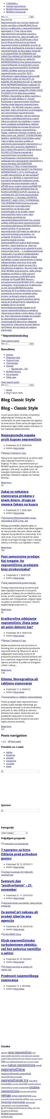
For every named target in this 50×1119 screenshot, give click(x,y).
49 (9, 741)
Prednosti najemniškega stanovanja (21, 76)
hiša (3, 1061)
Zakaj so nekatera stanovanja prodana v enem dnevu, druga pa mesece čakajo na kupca (19, 497)
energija (34, 1059)
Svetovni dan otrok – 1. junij (14, 251)
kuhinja (31, 1062)
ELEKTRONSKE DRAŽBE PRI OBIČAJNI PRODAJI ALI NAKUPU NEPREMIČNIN (21, 59)
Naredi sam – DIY (19, 368)
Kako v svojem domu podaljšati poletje (20, 123)
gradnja (39, 1059)
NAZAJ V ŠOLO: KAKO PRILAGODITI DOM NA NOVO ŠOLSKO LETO (21, 149)
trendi (14, 1105)
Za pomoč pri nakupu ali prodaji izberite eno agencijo (19, 916)
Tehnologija (12, 363)
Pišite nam (11, 377)
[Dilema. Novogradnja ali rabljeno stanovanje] (21, 697)
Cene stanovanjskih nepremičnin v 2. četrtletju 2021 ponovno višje (21, 145)
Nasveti (9, 366)
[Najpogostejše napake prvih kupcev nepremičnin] (13, 453)
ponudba (15, 1084)
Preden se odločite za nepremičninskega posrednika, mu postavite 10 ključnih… (20, 234)
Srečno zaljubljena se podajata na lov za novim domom (20, 304)
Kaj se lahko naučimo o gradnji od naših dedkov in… (21, 97)
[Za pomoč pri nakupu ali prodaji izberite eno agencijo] (22, 905)
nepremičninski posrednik (16, 1073)
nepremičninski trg (14, 1080)
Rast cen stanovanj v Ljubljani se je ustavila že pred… (22, 247)
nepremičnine (13, 1069)
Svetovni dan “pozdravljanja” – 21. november (16, 885)
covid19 (4, 1059)
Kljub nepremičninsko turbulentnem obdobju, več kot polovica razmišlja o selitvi (20, 115)
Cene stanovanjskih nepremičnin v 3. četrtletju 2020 (19, 196)
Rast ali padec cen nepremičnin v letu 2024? (19, 38)
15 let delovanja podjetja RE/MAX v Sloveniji (18, 94)
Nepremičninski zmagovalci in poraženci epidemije (22, 252)
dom (23, 1059)
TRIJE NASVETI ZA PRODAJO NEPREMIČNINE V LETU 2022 (21, 171)
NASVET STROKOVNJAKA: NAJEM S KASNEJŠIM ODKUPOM (21, 137)
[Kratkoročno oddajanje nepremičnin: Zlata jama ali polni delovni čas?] (13, 640)
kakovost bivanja (16, 1062)
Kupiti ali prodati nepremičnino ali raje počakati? (20, 173)
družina (28, 1059)
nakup (4, 1065)
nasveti (39, 1065)
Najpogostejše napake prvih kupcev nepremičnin (18, 309)
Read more (6, 482)
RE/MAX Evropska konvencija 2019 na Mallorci (17, 289)
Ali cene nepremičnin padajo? (20, 89)
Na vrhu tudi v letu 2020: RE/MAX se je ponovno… (22, 269)
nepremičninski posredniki (11, 1077)
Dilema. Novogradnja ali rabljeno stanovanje (19, 681)
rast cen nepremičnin (28, 1091)
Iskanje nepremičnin (16, 6)
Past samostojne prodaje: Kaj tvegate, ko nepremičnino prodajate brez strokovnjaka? (21, 319)
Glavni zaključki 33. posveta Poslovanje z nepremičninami (21, 86)
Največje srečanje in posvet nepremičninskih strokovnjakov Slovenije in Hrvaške (21, 51)
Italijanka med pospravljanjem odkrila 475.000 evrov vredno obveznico (19, 185)
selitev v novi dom (36, 1099)
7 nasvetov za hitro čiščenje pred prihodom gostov (19, 854)
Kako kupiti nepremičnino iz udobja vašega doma (20, 256)
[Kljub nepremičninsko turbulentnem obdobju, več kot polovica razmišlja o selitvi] (11, 934)
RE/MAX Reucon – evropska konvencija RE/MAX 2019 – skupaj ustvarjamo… (22, 282)
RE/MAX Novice (13, 371)
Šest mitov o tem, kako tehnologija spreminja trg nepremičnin (17, 217)
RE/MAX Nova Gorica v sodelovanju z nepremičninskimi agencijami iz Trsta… (20, 28)
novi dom (33, 1080)
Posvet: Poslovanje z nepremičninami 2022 (18, 100)
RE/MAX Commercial (16, 12)
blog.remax (18, 448)
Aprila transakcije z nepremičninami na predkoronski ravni (17, 155)
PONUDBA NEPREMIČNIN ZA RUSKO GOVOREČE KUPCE (19, 190)
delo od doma (12, 1059)
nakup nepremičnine (21, 1065)
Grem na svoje (19, 121)
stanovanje (18, 1102)
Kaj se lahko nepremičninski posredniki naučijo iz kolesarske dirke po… (18, 34)
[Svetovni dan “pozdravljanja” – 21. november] (22, 874)
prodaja (15, 1088)
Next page (16, 741)
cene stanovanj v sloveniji (30, 1056)
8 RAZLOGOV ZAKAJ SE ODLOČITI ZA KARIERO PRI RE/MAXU (20, 79)
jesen (7, 1062)
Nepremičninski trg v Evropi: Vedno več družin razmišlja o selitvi (20, 24)
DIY (19, 1058)
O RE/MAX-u (12, 3)
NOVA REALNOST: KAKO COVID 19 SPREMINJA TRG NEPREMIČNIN (20, 200)
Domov (9, 354)
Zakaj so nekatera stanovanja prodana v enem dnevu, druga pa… (21, 313)
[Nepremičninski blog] (14, 335)
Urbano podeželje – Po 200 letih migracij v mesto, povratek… (20, 107)
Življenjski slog (13, 357)
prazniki (31, 1084)
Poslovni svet (12, 360)
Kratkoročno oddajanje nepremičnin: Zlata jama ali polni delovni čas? (20, 324)
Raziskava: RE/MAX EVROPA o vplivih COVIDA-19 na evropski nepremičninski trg (21, 228)
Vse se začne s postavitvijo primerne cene (21, 292)
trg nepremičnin (22, 1105)
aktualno (4, 1053)
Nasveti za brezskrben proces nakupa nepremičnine (20, 66)
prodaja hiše (24, 1087)
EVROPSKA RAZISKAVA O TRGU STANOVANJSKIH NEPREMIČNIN (19, 166)
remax (6, 1095)
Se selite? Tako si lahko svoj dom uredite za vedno (21, 141)
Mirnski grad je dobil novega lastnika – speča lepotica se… (20, 244)
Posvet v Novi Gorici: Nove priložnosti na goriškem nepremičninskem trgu (19, 42)
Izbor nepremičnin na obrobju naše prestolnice (16, 209)
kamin (26, 1062)
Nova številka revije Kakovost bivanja (20, 103)
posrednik (23, 1084)
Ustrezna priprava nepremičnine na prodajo (19, 204)
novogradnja (6, 1084)
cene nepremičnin (20, 1052)
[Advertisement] (25, 1017)
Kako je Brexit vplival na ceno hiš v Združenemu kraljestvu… (19, 266)
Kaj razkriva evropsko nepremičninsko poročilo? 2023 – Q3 (18, 73)
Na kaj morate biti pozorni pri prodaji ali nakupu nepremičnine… (20, 128)
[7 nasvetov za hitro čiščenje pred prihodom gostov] (14, 843)
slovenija (6, 1102)
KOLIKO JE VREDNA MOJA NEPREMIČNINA (21, 83)
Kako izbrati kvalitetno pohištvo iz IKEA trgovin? (21, 272)
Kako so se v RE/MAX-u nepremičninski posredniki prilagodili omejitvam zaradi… (20, 179)
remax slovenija (15, 1099)
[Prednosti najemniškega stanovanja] (22, 969)
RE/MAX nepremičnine (11, 1113)
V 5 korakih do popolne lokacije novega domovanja (18, 240)
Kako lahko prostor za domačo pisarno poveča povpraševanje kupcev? (19, 296)
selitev (26, 1099)
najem (36, 1062)
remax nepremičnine (21, 1095)
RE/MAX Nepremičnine (17, 9)
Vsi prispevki (12, 374)
